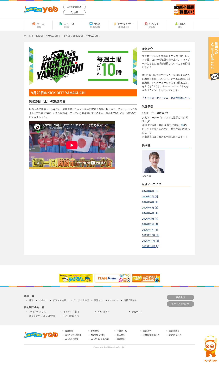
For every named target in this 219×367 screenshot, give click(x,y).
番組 (95, 25)
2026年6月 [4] (150, 202)
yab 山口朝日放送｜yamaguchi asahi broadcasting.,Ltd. (41, 9)
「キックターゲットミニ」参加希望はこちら (166, 97)
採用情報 (95, 330)
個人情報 (121, 335)
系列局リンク (175, 335)
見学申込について (180, 304)
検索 (76, 12)
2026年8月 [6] (150, 191)
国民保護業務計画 (151, 335)
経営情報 (121, 339)
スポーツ (43, 300)
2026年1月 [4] (150, 229)
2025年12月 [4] (150, 235)
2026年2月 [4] (150, 224)
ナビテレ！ (137, 311)
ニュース (68, 25)
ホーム (40, 25)
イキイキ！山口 (71, 311)
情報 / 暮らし (130, 300)
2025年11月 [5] (150, 240)
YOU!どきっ (104, 311)
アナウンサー (125, 25)
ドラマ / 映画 (59, 300)
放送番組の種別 (98, 335)
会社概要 (69, 330)
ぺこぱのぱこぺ (71, 315)
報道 (31, 300)
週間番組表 (76, 6)
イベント (153, 25)
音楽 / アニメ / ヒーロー (106, 300)
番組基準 (147, 330)
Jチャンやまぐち (37, 311)
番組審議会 (174, 330)
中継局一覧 (122, 330)
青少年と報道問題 (73, 335)
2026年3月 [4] (150, 218)
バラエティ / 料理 (80, 300)
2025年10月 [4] (150, 246)
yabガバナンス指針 (100, 339)
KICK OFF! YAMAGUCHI (47, 35)
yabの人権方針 (72, 339)
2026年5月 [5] (150, 207)
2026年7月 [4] (150, 196)
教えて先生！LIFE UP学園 (42, 315)
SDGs (181, 25)
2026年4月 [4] (150, 213)
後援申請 (180, 297)
